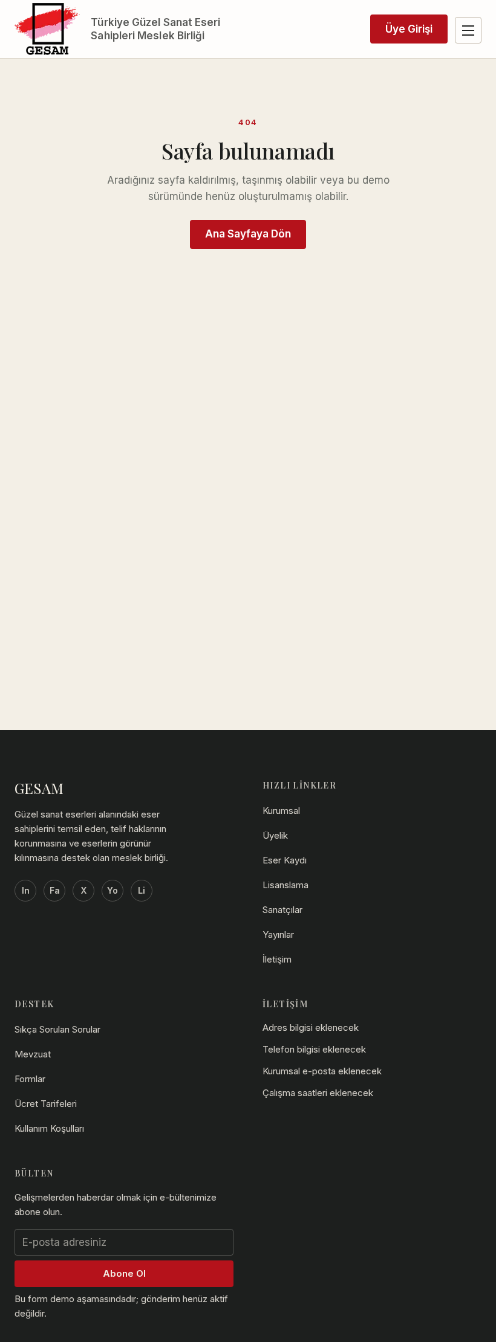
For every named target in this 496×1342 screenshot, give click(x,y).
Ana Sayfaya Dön (248, 234)
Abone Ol (124, 1273)
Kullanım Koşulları (49, 1128)
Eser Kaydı (285, 860)
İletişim (277, 959)
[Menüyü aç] (468, 30)
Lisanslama (285, 885)
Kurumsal (281, 810)
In (26, 890)
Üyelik (275, 835)
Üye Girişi (408, 29)
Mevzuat (33, 1054)
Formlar (30, 1079)
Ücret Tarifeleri (46, 1103)
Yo (112, 890)
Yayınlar (278, 934)
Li (141, 890)
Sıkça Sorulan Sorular (57, 1029)
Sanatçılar (282, 909)
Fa (55, 890)
